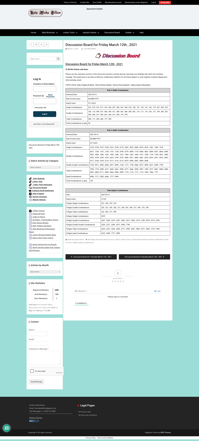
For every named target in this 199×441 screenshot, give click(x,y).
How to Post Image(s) (121, 85)
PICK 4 (69, 243)
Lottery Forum (125, 239)
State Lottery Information (140, 85)
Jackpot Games (89, 32)
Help (142, 32)
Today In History (38, 217)
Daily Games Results (40, 223)
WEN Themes (165, 432)
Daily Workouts (48, 32)
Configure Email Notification (42, 191)
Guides (128, 32)
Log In (153, 2)
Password (37, 96)
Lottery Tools (69, 32)
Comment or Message (38, 349)
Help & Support (38, 194)
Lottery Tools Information (42, 185)
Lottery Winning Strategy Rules (44, 235)
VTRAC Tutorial (38, 211)
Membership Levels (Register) (136, 2)
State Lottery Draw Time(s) (42, 238)
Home (33, 32)
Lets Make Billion (90, 49)
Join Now (37, 124)
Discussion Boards (39, 188)
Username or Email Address (44, 84)
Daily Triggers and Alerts (41, 226)
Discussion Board (112, 32)
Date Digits (91, 239)
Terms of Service (70, 2)
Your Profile (97, 2)
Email (32, 339)
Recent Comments (39, 197)
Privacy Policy (85, 412)
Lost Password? (48, 124)
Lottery (117, 239)
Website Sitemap (39, 200)
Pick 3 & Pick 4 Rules (103, 85)
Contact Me (84, 2)
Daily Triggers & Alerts (85, 85)
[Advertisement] (128, 20)
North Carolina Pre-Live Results (44, 245)
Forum (111, 239)
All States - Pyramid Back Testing (45, 220)
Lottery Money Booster (139, 239)
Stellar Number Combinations (83, 243)
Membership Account (113, 2)
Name (32, 330)
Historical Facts (38, 214)
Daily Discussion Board (76, 239)
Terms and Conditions (88, 415)
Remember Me (40, 108)
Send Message (36, 382)
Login (158, 291)
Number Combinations (156, 239)
